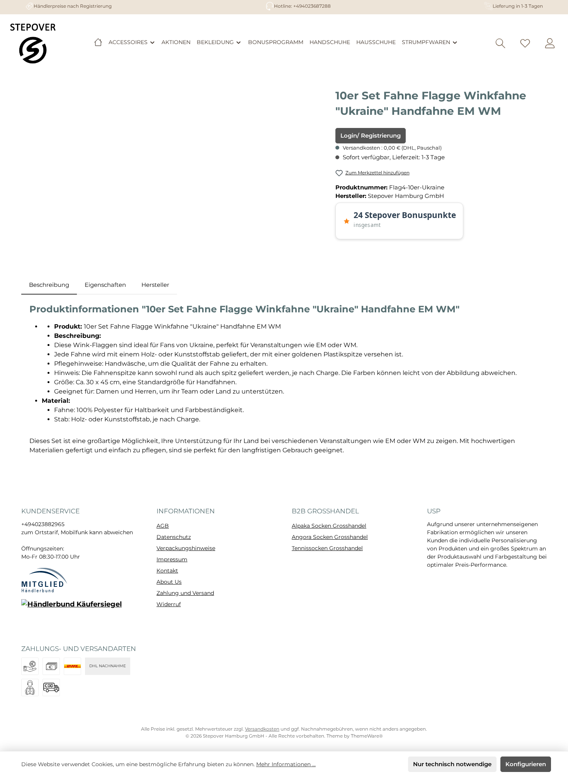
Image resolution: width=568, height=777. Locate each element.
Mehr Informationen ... (286, 764)
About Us (169, 581)
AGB (162, 525)
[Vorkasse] (30, 666)
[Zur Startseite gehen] (33, 43)
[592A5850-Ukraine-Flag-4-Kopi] (174, 171)
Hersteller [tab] (155, 284)
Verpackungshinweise (185, 548)
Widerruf (168, 604)
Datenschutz (173, 536)
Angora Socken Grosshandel (330, 536)
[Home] (98, 42)
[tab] (49, 285)
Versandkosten (262, 729)
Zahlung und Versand (185, 593)
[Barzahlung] (51, 666)
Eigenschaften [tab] (105, 284)
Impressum (171, 559)
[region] (174, 171)
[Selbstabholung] (30, 687)
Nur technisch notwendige (452, 764)
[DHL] (72, 666)
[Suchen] (500, 43)
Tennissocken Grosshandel (327, 548)
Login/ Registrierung (370, 135)
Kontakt (167, 570)
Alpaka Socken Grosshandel (329, 525)
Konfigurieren (525, 764)
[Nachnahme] (51, 687)
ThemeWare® (367, 736)
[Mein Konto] (549, 43)
